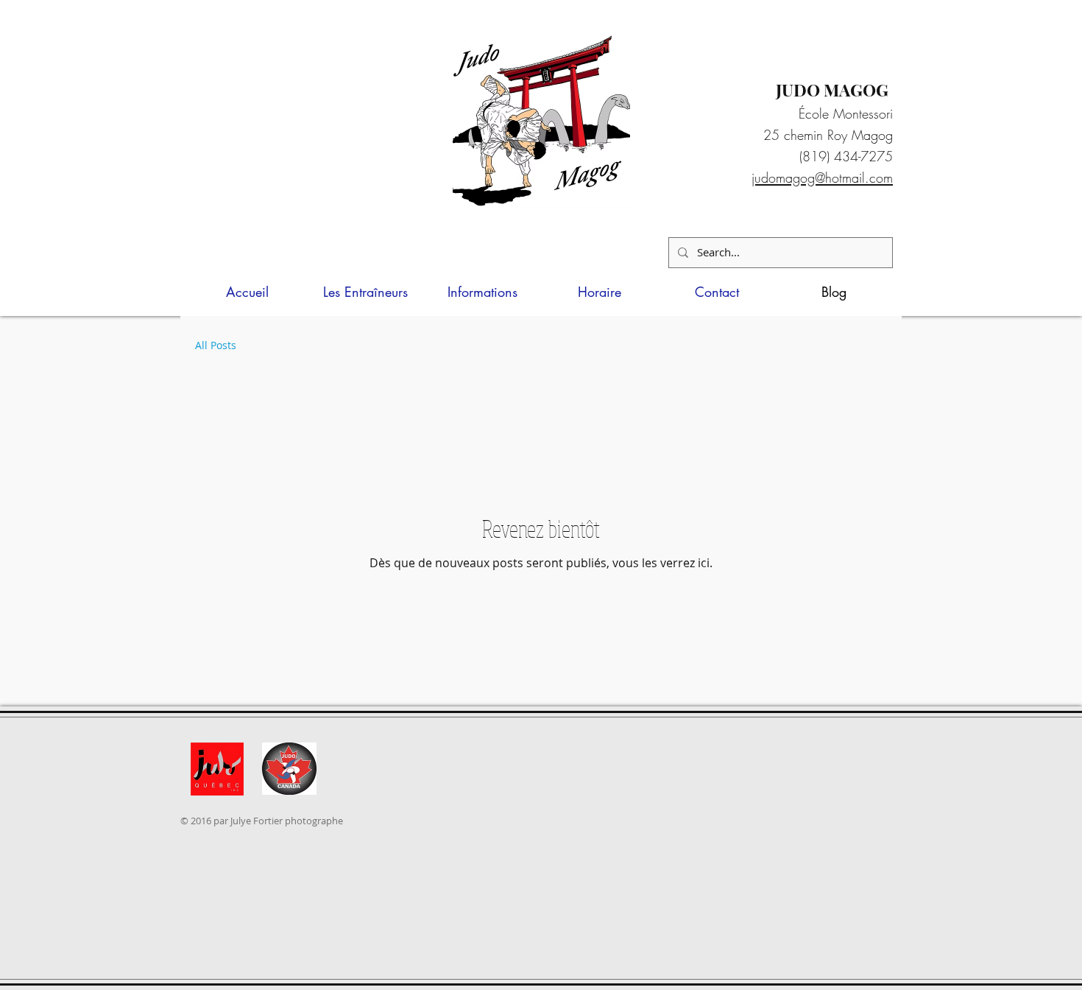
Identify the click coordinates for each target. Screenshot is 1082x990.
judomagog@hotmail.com (822, 177)
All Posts (215, 345)
